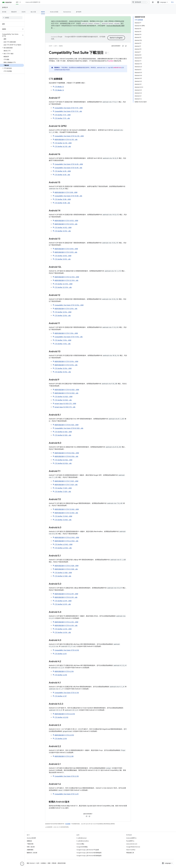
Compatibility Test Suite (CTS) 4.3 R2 (67, 650)
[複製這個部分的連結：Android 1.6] (62, 784)
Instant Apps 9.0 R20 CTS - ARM (65, 404)
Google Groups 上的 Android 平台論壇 (88, 850)
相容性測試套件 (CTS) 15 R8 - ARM (66, 192)
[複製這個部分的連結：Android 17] (62, 98)
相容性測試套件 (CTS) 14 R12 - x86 (66, 224)
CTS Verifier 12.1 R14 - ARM (63, 284)
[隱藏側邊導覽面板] (22, 864)
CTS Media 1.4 (59, 90)
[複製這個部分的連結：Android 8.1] (62, 415)
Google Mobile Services (133, 847)
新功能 (4, 12)
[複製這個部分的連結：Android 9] (61, 380)
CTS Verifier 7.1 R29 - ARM (63, 488)
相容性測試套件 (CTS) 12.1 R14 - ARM (67, 277)
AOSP (50, 46)
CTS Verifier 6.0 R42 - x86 (63, 548)
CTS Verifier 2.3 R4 (61, 739)
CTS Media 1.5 (59, 87)
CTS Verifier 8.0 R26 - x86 (63, 463)
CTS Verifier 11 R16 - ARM (63, 340)
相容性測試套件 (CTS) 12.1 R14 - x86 (66, 280)
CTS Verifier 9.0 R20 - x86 (63, 400)
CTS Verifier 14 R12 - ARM (63, 228)
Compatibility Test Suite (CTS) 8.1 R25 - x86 (69, 428)
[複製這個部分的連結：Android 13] (62, 239)
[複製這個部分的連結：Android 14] (62, 211)
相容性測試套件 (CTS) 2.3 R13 (64, 735)
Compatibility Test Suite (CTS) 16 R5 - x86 (68, 168)
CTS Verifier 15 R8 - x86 (62, 203)
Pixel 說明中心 (130, 841)
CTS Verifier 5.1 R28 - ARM (63, 573)
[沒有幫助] (125, 46)
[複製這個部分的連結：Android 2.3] (63, 725)
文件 (17, 2)
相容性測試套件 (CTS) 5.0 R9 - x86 (66, 597)
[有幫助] (123, 46)
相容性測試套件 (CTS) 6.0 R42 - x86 (66, 541)
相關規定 (29, 841)
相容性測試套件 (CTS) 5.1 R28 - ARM (66, 566)
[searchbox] (12, 17)
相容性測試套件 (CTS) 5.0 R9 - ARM (66, 594)
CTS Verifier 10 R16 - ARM (63, 368)
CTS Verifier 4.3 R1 (61, 654)
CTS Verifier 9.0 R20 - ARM (63, 397)
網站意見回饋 (62, 863)
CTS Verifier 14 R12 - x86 (63, 231)
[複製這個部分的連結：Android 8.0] (63, 443)
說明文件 (5, 7)
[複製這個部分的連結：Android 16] (62, 154)
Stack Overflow (130, 850)
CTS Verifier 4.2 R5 (61, 675)
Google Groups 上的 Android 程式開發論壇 (89, 852)
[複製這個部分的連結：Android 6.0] (63, 528)
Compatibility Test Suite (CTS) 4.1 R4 (67, 693)
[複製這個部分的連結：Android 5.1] (62, 556)
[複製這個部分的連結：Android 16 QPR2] (68, 126)
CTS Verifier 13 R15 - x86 (63, 259)
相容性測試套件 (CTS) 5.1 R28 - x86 (66, 569)
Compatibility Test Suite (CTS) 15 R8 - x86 (68, 196)
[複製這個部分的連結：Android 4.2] (63, 662)
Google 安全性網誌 (82, 847)
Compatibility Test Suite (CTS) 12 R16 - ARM (69, 305)
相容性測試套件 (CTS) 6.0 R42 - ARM (67, 537)
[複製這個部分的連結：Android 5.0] (63, 584)
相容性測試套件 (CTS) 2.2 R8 (64, 756)
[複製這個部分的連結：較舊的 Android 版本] (71, 802)
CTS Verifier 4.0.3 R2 (61, 717)
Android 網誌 (80, 844)
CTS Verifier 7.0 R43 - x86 (63, 520)
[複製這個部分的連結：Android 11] (62, 323)
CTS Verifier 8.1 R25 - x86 (63, 435)
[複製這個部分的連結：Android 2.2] (63, 746)
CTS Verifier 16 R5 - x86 (62, 175)
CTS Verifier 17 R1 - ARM (62, 115)
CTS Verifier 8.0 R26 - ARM (63, 460)
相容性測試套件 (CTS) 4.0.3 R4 (65, 714)
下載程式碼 (30, 844)
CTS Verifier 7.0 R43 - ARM (63, 516)
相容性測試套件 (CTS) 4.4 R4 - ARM (66, 622)
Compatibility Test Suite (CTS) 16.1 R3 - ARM (69, 136)
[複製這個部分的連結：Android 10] (62, 352)
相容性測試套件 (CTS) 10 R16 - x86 (66, 365)
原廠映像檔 (30, 850)
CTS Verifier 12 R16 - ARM (63, 312)
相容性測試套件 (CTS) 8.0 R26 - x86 (66, 456)
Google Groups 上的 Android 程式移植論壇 (89, 855)
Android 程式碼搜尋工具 (33, 2)
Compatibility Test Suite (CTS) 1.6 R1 (67, 794)
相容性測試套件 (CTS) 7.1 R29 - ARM (66, 481)
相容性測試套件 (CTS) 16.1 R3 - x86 (66, 140)
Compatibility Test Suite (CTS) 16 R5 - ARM (69, 164)
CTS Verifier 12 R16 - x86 (63, 316)
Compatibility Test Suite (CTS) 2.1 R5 (67, 776)
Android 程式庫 (31, 838)
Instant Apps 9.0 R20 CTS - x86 (65, 407)
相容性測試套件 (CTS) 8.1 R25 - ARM (66, 425)
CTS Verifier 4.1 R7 (61, 696)
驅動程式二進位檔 (32, 852)
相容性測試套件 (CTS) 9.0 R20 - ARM (67, 390)
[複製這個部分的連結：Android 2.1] (62, 764)
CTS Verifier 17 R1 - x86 (62, 118)
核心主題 (33, 12)
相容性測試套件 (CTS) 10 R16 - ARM (66, 361)
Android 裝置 (54, 12)
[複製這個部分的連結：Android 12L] (63, 267)
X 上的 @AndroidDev (83, 841)
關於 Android (31, 863)
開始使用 (13, 12)
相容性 (43, 12)
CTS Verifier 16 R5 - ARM (63, 171)
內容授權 (67, 824)
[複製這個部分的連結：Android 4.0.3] (65, 704)
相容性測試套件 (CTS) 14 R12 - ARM (66, 221)
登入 (172, 2)
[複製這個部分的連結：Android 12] (62, 295)
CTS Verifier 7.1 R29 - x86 (63, 492)
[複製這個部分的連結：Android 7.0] (63, 499)
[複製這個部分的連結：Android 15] (62, 183)
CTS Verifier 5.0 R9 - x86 (63, 604)
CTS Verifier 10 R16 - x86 (63, 372)
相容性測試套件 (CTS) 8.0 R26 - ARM (67, 453)
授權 (49, 863)
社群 (37, 863)
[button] (11, 29)
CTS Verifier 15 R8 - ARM (63, 199)
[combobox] (140, 2)
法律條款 (43, 863)
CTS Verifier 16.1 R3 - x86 (63, 146)
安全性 (24, 12)
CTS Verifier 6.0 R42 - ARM (63, 544)
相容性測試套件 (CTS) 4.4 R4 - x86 (66, 625)
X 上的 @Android (81, 838)
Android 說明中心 (131, 838)
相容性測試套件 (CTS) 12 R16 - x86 (66, 309)
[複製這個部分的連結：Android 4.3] (63, 640)
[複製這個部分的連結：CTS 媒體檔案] (64, 79)
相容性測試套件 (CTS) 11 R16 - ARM (66, 333)
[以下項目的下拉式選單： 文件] (20, 2)
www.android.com (131, 844)
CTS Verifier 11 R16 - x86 (62, 344)
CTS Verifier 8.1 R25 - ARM (63, 432)
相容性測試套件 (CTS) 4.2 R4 (64, 671)
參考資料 (78, 12)
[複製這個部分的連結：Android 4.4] (63, 612)
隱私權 (54, 863)
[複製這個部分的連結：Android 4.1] (63, 683)
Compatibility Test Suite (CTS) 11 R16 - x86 (69, 337)
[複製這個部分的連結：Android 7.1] (62, 471)
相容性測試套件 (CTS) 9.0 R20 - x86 (66, 393)
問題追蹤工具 (130, 852)
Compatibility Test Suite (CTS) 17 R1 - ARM (69, 108)
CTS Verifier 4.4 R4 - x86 (63, 632)
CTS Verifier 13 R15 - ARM (63, 256)
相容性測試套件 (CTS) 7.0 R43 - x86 (66, 513)
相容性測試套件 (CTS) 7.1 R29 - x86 (66, 485)
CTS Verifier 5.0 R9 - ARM (63, 601)
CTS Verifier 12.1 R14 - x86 (63, 287)
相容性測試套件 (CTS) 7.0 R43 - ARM (67, 509)
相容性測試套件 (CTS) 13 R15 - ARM (66, 249)
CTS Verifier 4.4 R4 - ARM (63, 629)
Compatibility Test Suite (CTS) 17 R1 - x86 (68, 111)
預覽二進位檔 (31, 847)
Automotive (67, 12)
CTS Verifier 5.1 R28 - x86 (63, 576)
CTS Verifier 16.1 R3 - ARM (63, 143)
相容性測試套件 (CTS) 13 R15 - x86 (66, 252)
